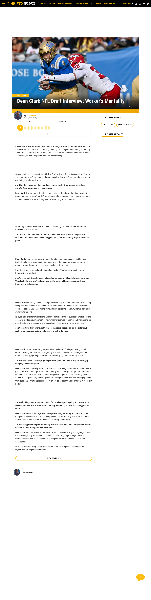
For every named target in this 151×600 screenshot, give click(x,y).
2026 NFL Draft (127, 4)
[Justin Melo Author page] (18, 115)
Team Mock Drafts (111, 4)
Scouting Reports (82, 4)
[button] (3, 3)
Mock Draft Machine (47, 4)
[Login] (13, 3)
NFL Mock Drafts (65, 4)
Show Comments (54, 458)
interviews (108, 125)
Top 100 (98, 4)
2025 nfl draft (125, 125)
